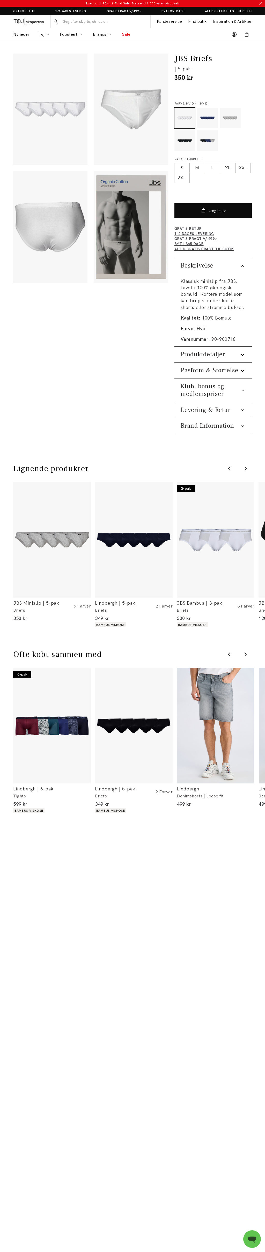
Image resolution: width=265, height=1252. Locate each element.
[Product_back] (50, 227)
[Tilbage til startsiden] (28, 21)
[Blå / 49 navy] (207, 118)
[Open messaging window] (252, 1239)
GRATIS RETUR (24, 11)
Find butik (197, 21)
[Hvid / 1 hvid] (184, 118)
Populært (68, 34)
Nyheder (21, 34)
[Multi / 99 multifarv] (207, 140)
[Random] (131, 227)
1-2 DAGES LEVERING (70, 11)
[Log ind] (234, 34)
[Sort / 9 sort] (184, 140)
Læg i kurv (217, 210)
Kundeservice (169, 21)
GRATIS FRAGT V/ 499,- (124, 11)
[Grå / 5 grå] (230, 118)
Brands (99, 34)
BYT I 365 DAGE (173, 11)
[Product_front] (131, 109)
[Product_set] (50, 109)
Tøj (41, 34)
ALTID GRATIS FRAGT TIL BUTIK (228, 11)
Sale (126, 34)
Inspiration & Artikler (232, 21)
